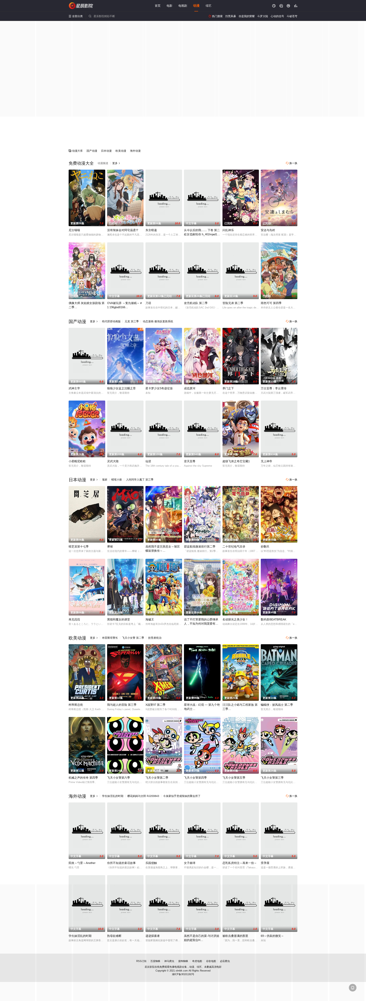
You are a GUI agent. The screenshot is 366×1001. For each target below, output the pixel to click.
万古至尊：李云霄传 (274, 388)
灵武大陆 (113, 461)
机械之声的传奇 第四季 (83, 777)
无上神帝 (266, 461)
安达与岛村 (268, 230)
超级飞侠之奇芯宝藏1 (236, 461)
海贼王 (149, 619)
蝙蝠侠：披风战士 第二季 (277, 704)
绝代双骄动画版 (111, 321)
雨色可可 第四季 (271, 303)
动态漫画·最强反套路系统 (158, 321)
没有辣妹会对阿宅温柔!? (122, 230)
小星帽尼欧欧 (77, 461)
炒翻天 (265, 546)
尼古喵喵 (74, 230)
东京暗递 (151, 230)
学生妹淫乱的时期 (112, 795)
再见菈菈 (74, 619)
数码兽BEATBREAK (273, 619)
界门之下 (228, 388)
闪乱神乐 (228, 230)
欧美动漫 (121, 150)
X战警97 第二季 (155, 704)
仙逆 (148, 461)
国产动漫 (92, 150)
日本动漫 (106, 150)
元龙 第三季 (132, 321)
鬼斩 (104, 479)
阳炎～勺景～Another (82, 862)
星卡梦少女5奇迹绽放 (159, 388)
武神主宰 (74, 388)
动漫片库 (76, 150)
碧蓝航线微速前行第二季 (199, 546)
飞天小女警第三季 (272, 777)
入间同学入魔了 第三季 (139, 479)
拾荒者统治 (154, 637)
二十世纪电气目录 (233, 546)
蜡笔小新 (116, 479)
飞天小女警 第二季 (133, 637)
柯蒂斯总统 (76, 704)
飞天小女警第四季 (195, 777)
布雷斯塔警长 (110, 637)
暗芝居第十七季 (79, 546)
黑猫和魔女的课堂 (118, 619)
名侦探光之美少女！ (235, 619)
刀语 (148, 303)
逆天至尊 (189, 461)
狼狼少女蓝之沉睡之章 (121, 388)
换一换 (291, 163)
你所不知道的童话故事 (121, 862)
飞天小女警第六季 (118, 777)
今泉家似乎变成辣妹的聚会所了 (182, 795)
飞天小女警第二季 (156, 777)
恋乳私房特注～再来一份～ (239, 862)
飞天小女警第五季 (233, 777)
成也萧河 (189, 388)
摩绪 (110, 546)
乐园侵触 (151, 862)
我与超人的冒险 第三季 (121, 704)
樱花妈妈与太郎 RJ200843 (143, 795)
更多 (116, 163)
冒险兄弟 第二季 (232, 303)
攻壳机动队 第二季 (196, 303)
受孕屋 (265, 862)
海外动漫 (135, 150)
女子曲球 (189, 862)
